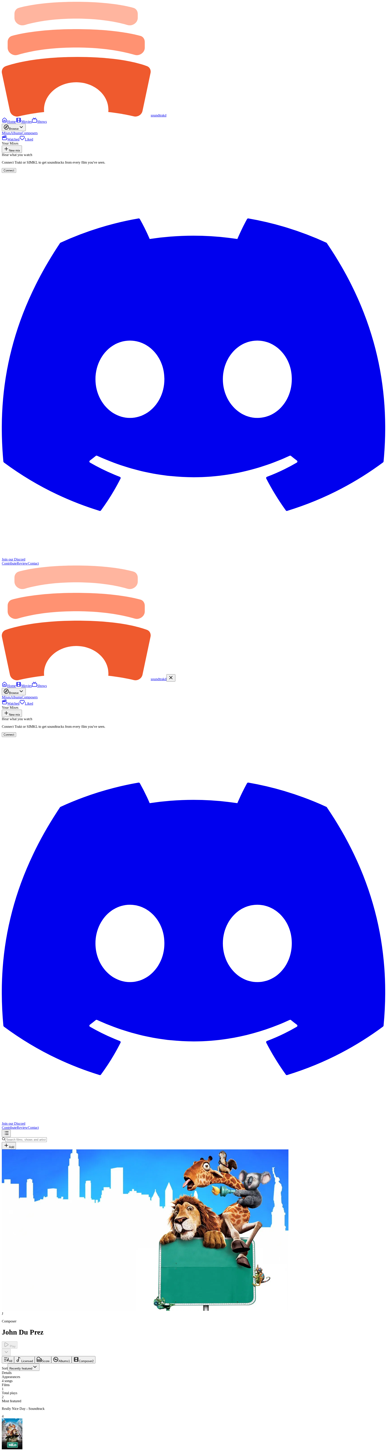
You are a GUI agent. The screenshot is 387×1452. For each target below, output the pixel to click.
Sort (17, 1368)
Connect (9, 170)
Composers (30, 133)
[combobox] (23, 1367)
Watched (13, 139)
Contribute (9, 563)
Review (22, 563)
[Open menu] (6, 1133)
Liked (29, 139)
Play (12, 1346)
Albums (16, 133)
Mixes (6, 133)
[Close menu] (170, 678)
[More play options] (6, 1352)
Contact (33, 563)
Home (11, 122)
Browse (14, 128)
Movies (26, 122)
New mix (14, 150)
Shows (42, 122)
